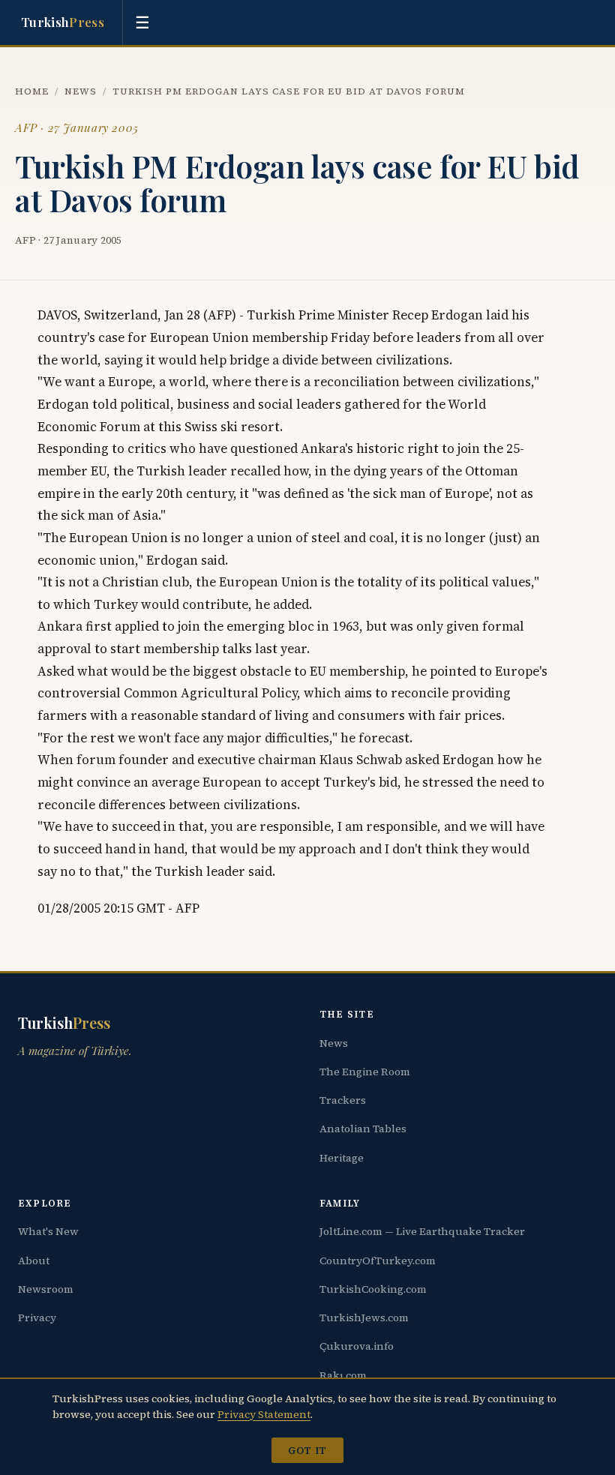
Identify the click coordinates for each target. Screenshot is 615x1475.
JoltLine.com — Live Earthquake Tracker (422, 1231)
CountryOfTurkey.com (378, 1260)
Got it (307, 1450)
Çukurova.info (357, 1346)
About (34, 1260)
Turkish (62, 21)
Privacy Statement (264, 1414)
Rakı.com (343, 1375)
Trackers (343, 1100)
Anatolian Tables (363, 1128)
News (80, 91)
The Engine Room (365, 1071)
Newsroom (46, 1289)
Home (32, 91)
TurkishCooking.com (373, 1289)
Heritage (342, 1157)
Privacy (37, 1317)
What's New (48, 1231)
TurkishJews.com (364, 1317)
